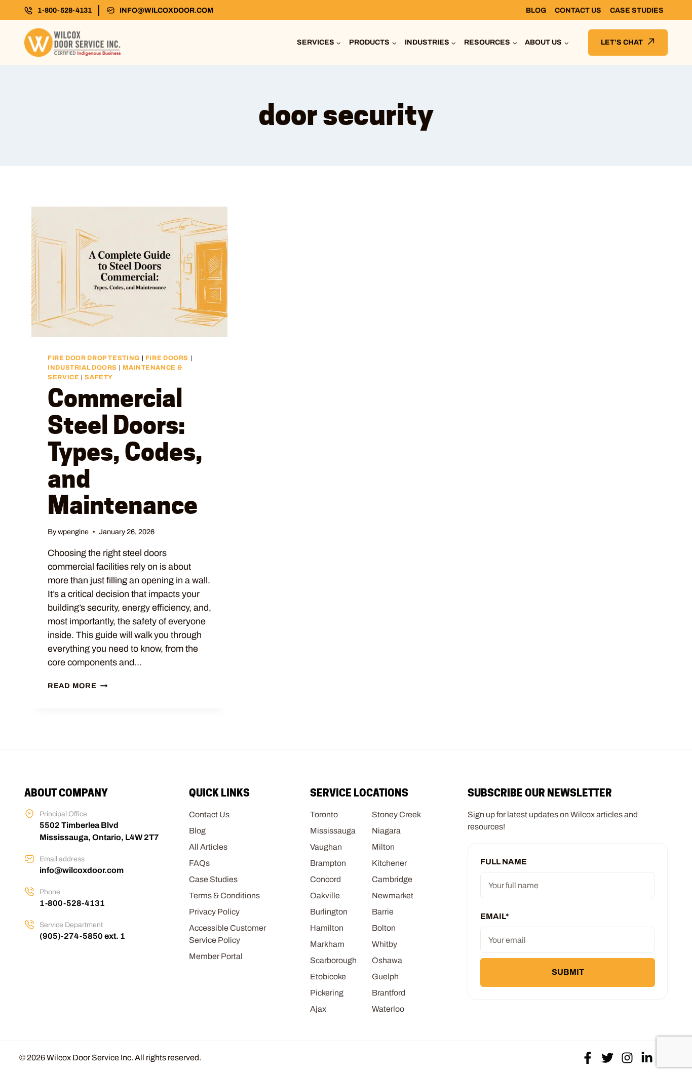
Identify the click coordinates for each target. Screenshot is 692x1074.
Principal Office (63, 814)
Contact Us (578, 10)
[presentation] (129, 272)
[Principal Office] (29, 814)
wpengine (73, 532)
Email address (62, 859)
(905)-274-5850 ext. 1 (82, 936)
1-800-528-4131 (64, 10)
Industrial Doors (82, 367)
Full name (503, 861)
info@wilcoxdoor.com (166, 10)
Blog (536, 10)
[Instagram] (627, 1058)
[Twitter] (607, 1058)
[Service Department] (29, 925)
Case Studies (637, 10)
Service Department (71, 925)
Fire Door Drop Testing (94, 358)
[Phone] (29, 892)
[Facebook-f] (588, 1058)
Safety (99, 377)
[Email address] (29, 859)
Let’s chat (622, 42)
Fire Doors (166, 358)
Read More (77, 686)
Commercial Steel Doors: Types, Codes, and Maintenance (125, 451)
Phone (50, 892)
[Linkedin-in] (647, 1058)
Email (494, 916)
